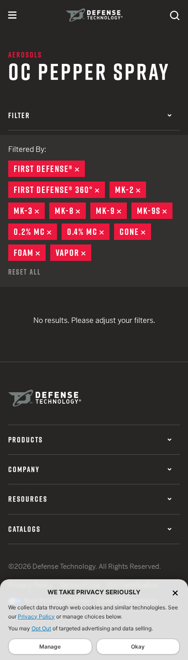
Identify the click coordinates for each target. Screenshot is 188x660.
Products (25, 439)
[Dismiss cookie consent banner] (175, 592)
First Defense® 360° (59, 189)
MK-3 (29, 210)
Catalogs (24, 529)
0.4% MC (88, 231)
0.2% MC (35, 231)
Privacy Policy (36, 616)
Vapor (73, 252)
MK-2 (130, 189)
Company (24, 469)
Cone (135, 231)
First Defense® (49, 168)
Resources (27, 499)
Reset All (24, 272)
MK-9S (154, 210)
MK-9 (111, 210)
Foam (30, 252)
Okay (138, 646)
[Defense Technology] (94, 15)
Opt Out (41, 628)
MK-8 (70, 210)
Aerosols (25, 54)
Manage (50, 646)
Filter (19, 115)
